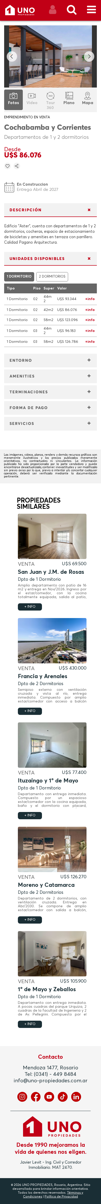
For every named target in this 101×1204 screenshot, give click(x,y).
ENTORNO (21, 360)
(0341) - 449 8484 (55, 1074)
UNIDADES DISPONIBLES (37, 259)
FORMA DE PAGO (29, 408)
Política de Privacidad (61, 1196)
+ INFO (29, 606)
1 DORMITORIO (19, 276)
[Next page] (89, 56)
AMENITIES (22, 376)
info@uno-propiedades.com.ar (51, 1080)
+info (90, 299)
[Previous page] (12, 56)
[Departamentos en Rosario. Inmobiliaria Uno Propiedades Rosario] (25, 12)
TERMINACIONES (29, 392)
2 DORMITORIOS (52, 276)
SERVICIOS (22, 424)
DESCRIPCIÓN (26, 210)
